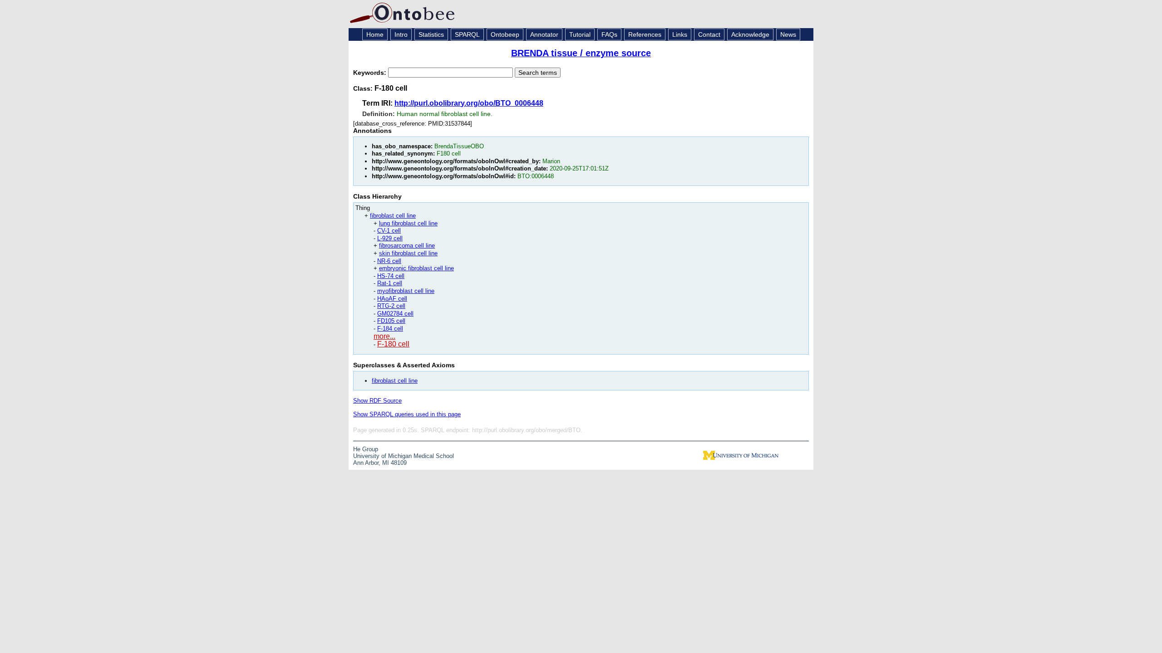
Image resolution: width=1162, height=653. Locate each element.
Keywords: (370, 72)
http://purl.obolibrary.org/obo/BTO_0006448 (468, 103)
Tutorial (580, 34)
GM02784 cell (395, 313)
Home (375, 34)
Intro (401, 34)
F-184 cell (390, 328)
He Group (365, 449)
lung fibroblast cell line (408, 223)
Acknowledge (750, 34)
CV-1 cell (389, 230)
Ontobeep (505, 34)
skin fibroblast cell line (408, 253)
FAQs (609, 34)
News (788, 34)
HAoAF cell (392, 298)
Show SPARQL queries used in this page (407, 414)
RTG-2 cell (391, 305)
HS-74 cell (390, 276)
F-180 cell (393, 344)
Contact (709, 34)
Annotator (544, 34)
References (644, 34)
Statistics (431, 34)
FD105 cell (391, 320)
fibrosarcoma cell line (407, 245)
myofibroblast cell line (405, 291)
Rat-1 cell (389, 283)
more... (384, 336)
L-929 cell (390, 238)
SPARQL (467, 34)
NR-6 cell (389, 261)
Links (679, 34)
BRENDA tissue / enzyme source (581, 53)
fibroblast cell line (393, 215)
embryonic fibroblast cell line (416, 268)
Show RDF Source (377, 400)
